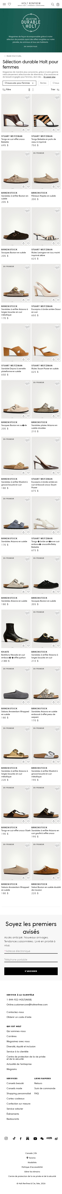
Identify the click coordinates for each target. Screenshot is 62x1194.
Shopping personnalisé (19, 1093)
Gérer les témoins (32, 1171)
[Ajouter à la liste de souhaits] (28, 130)
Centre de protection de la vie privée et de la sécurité (26, 1058)
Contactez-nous (15, 1012)
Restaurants (13, 1119)
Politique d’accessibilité (32, 1167)
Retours (38, 1083)
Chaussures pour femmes (17, 83)
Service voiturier (15, 1109)
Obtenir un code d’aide (19, 1017)
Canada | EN (31, 1153)
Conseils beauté (15, 1083)
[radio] (29, 89)
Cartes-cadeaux (15, 1099)
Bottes (43, 83)
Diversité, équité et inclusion (21, 1046)
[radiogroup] (31, 89)
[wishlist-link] (9, 4)
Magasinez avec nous (18, 1041)
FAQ (36, 1093)
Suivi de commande (44, 1088)
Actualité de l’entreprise (19, 1064)
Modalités (32, 1162)
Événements (13, 1114)
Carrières (12, 1036)
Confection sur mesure (18, 1104)
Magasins (12, 1069)
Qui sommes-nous (16, 1031)
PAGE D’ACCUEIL (14, 56)
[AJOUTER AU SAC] (23, 130)
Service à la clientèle (17, 1052)
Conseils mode (14, 1088)
